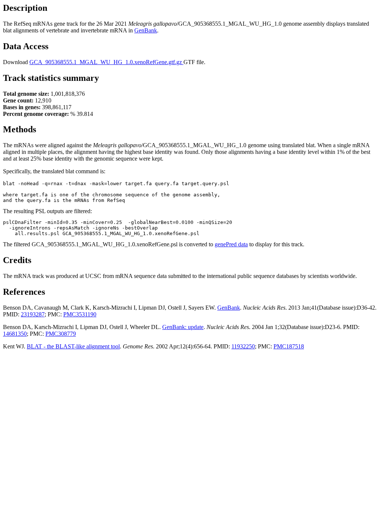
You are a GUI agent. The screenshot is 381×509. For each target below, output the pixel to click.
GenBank (145, 30)
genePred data (231, 244)
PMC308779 (60, 334)
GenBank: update (183, 327)
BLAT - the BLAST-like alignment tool (73, 346)
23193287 (33, 314)
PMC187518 (288, 346)
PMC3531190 (79, 314)
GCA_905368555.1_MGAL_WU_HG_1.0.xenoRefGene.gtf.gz (106, 62)
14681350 (15, 334)
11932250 (243, 346)
